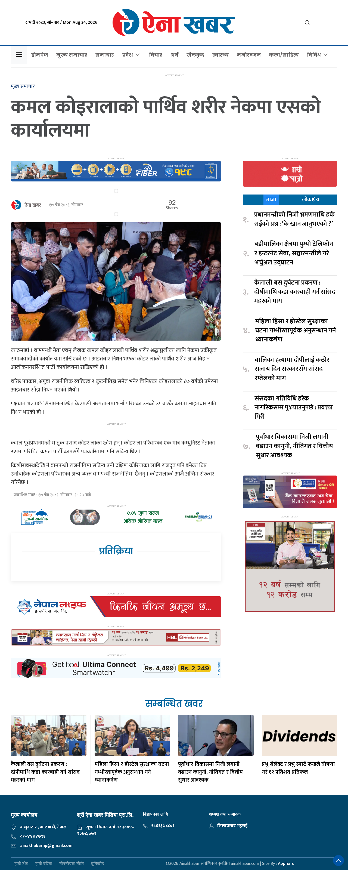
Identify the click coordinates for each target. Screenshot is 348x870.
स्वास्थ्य (220, 54)
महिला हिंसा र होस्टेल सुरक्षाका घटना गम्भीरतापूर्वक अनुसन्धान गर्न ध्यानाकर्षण (295, 330)
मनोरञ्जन (249, 54)
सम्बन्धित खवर (174, 704)
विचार (155, 54)
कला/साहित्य (284, 54)
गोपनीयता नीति (71, 863)
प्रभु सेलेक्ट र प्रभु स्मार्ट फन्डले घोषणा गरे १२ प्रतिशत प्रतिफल (298, 768)
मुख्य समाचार (71, 54)
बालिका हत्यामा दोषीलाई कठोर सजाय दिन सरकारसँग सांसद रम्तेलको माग (292, 369)
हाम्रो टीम (21, 863)
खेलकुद (195, 54)
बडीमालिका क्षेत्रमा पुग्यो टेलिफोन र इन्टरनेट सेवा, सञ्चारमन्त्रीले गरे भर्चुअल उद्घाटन (293, 253)
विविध (314, 54)
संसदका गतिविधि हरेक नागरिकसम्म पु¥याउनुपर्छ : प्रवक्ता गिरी (293, 408)
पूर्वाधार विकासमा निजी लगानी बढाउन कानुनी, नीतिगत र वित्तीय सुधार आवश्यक (294, 446)
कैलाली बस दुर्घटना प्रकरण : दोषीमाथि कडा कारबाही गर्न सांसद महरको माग (294, 292)
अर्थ (174, 54)
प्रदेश (127, 54)
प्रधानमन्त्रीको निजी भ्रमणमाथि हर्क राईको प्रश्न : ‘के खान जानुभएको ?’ (294, 219)
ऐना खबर (32, 205)
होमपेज (39, 54)
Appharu (286, 863)
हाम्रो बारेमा (43, 863)
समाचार (104, 54)
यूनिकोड (97, 863)
